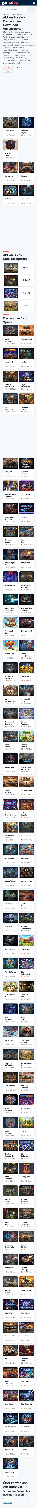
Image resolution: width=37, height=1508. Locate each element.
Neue (8, 71)
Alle (7, 68)
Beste (19, 68)
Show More (7, 1503)
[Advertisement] (18, 93)
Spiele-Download (17, 14)
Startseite (6, 14)
